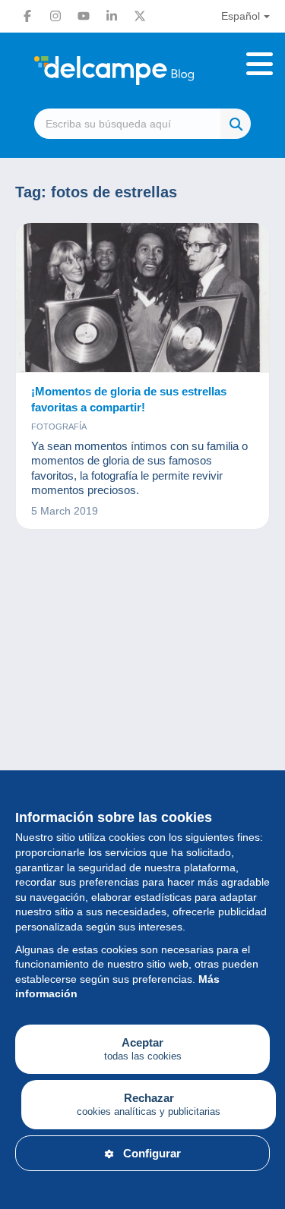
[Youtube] (83, 16)
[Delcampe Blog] (142, 71)
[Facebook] (27, 16)
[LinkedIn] (112, 16)
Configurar (152, 1153)
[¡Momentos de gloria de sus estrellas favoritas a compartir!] (142, 298)
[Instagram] (55, 16)
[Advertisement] (142, 717)
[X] (140, 16)
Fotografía (59, 426)
